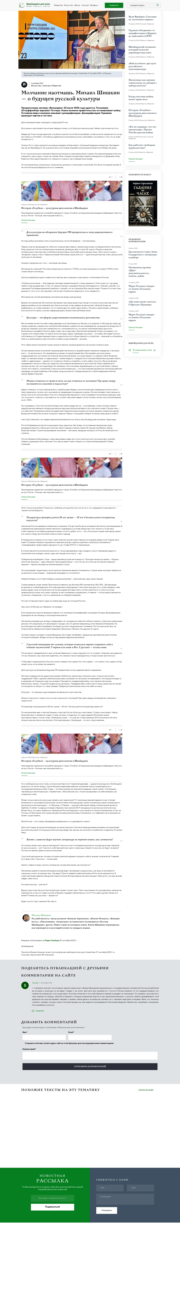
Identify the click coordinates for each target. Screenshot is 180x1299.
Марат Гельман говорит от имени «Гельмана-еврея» (141, 289)
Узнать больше (28, 220)
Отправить (107, 1210)
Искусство (68, 5)
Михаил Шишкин (41, 915)
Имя (25, 1032)
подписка (114, 5)
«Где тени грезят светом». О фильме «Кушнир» (143, 303)
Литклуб (85, 5)
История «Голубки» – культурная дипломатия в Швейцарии (54, 208)
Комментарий (29, 1049)
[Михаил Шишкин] (26, 918)
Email (71, 1032)
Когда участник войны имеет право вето (141, 98)
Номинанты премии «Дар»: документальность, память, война (140, 272)
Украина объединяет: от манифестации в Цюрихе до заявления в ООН (142, 33)
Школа (77, 5)
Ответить (40, 1011)
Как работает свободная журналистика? (142, 146)
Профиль (94, 5)
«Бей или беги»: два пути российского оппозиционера (142, 66)
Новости (143, 40)
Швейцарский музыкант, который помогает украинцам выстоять (142, 50)
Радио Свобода (52, 940)
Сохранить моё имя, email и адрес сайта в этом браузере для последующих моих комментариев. (69, 1043)
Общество (58, 5)
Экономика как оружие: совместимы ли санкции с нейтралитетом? (143, 83)
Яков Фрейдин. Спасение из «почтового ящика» (143, 18)
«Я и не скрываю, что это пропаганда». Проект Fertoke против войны (142, 129)
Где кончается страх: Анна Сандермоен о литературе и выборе (143, 254)
